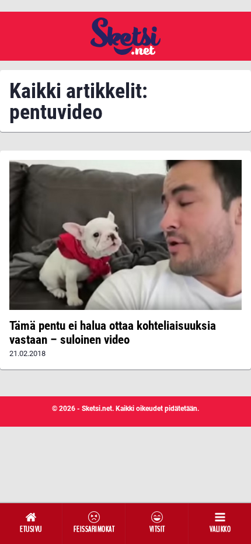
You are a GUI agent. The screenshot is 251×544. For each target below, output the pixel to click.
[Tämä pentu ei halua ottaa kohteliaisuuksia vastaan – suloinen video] (125, 235)
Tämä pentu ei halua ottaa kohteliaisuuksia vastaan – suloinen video (112, 333)
